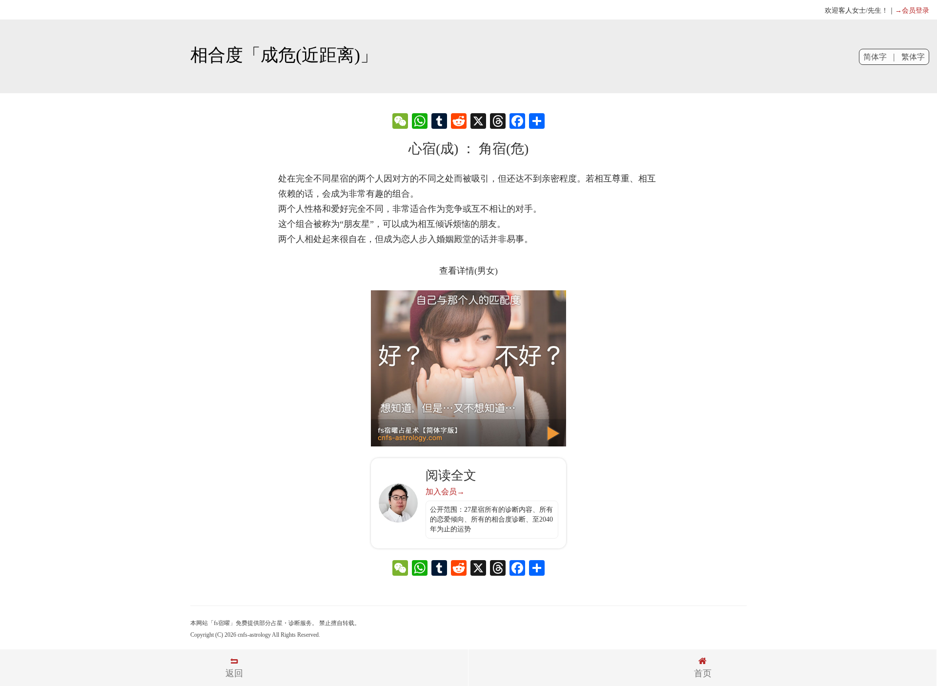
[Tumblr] (439, 122)
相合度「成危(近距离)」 (284, 55)
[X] (478, 122)
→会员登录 (912, 10)
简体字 (875, 57)
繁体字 (913, 57)
